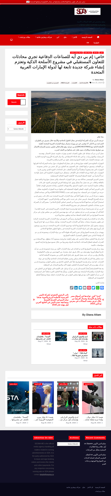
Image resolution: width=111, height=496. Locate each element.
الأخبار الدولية (38, 384)
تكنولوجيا (96, 43)
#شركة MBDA (65, 83)
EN (88, 43)
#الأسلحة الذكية (84, 83)
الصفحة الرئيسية (87, 37)
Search (20, 95)
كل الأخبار (90, 487)
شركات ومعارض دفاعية (44, 37)
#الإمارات (74, 83)
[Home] (98, 37)
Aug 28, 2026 (80, 341)
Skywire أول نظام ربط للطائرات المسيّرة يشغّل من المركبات (96, 447)
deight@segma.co (47, 474)
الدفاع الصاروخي (88, 384)
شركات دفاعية (87, 52)
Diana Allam (99, 80)
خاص (101, 52)
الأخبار (75, 37)
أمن (58, 37)
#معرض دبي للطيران (52, 83)
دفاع (65, 37)
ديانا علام (96, 52)
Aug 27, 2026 (43, 341)
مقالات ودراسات (24, 37)
